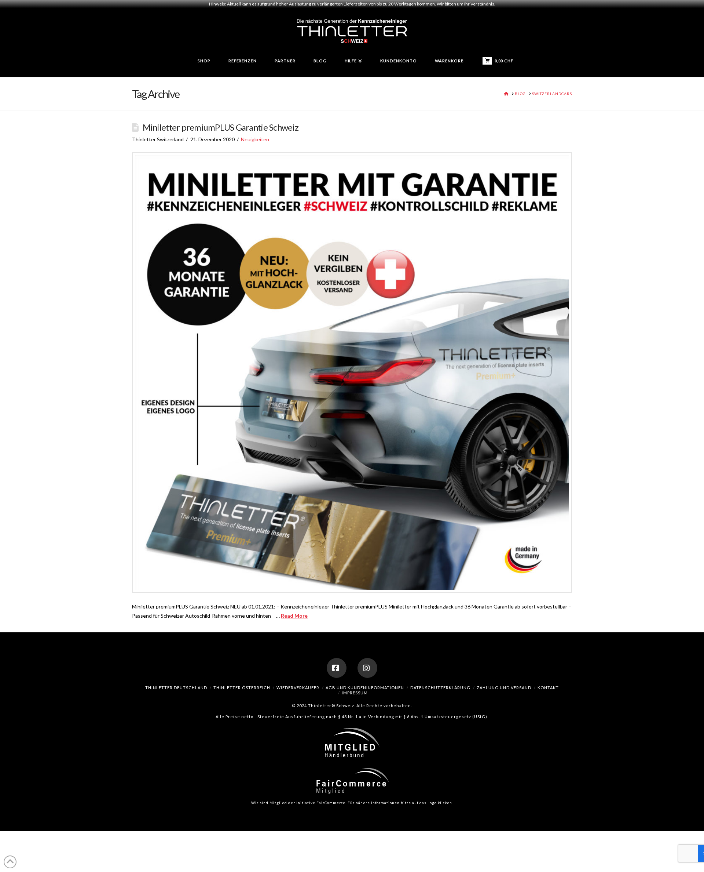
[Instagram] (367, 668)
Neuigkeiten (255, 139)
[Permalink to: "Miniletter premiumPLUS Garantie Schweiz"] (352, 372)
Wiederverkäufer (297, 687)
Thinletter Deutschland (176, 687)
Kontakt (548, 687)
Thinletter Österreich (241, 687)
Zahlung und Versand (504, 687)
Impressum (355, 692)
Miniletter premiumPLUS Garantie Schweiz (220, 127)
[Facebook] (336, 668)
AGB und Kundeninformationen (365, 687)
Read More (294, 616)
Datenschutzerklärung (440, 687)
